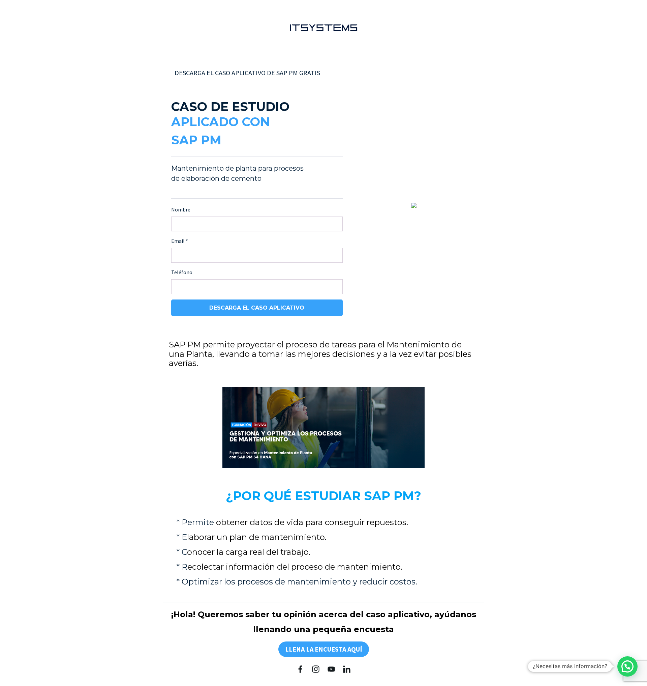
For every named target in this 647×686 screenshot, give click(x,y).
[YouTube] (331, 669)
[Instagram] (315, 669)
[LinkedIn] (346, 669)
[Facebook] (300, 669)
